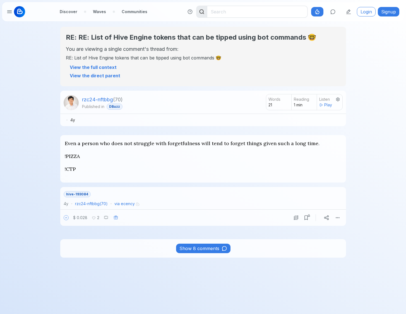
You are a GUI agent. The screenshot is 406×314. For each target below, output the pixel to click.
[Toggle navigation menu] (9, 11)
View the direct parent (95, 75)
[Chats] (333, 11)
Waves (99, 11)
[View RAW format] (296, 217)
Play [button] (328, 104)
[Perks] (317, 11)
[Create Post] (348, 11)
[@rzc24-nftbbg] (71, 102)
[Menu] (338, 217)
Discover (68, 11)
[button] (66, 217)
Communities (134, 11)
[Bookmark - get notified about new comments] (306, 217)
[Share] (326, 217)
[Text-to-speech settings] (338, 99)
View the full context (93, 67)
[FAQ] (190, 11)
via (124, 203)
